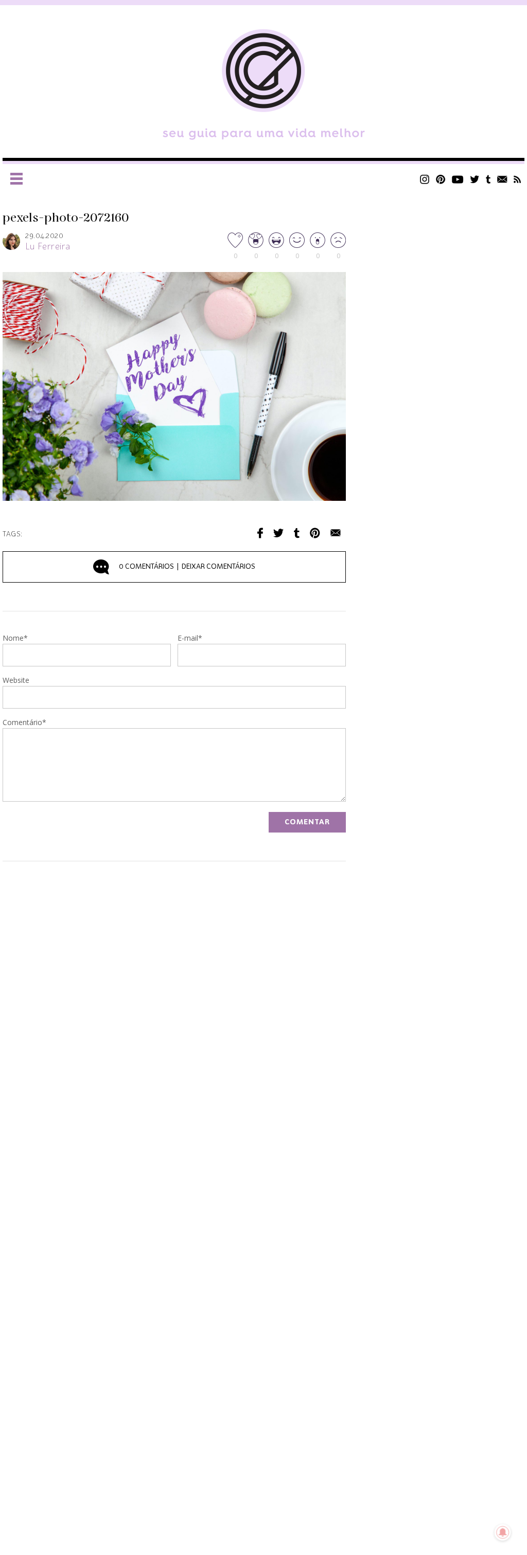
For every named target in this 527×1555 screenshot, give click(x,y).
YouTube (458, 179)
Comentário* (24, 723)
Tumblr (488, 179)
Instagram (424, 179)
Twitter (475, 179)
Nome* (15, 639)
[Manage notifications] (503, 1532)
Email (335, 533)
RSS (517, 179)
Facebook (260, 533)
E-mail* (190, 639)
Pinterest (440, 179)
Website (16, 681)
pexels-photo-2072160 (66, 218)
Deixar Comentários (187, 566)
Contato (502, 179)
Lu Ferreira (48, 246)
